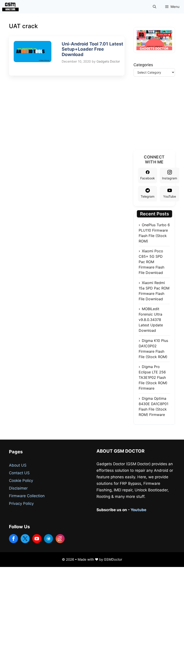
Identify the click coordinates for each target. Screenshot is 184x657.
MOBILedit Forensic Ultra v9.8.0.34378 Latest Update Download (151, 320)
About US (17, 465)
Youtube (138, 510)
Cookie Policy (21, 480)
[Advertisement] (159, 118)
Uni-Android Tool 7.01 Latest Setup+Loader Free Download (92, 49)
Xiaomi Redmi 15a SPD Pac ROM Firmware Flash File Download (154, 290)
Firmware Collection (27, 496)
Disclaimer (18, 488)
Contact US (19, 473)
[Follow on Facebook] (13, 538)
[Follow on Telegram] (48, 538)
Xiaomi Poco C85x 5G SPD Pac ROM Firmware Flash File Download (151, 262)
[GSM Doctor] (11, 7)
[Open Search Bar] (154, 7)
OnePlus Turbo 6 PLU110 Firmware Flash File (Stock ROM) (154, 233)
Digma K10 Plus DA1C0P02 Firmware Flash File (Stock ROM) (153, 348)
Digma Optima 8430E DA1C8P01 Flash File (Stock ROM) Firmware (153, 406)
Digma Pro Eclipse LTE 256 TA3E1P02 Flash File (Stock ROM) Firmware (153, 377)
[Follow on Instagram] (60, 538)
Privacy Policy (21, 503)
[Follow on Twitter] (25, 538)
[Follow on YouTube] (36, 538)
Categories (143, 65)
